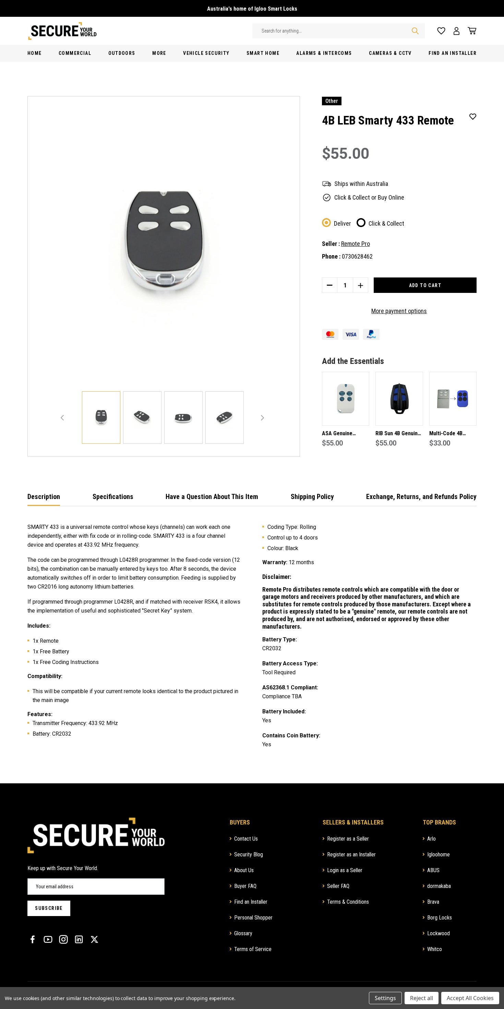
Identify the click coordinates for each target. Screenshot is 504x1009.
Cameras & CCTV (390, 53)
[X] (94, 939)
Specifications (113, 496)
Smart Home (263, 53)
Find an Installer (250, 902)
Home (34, 53)
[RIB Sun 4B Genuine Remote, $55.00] (399, 398)
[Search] (415, 30)
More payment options (399, 310)
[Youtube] (48, 939)
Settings (385, 998)
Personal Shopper (253, 917)
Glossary (243, 933)
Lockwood (438, 933)
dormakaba (439, 886)
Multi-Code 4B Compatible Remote (452, 434)
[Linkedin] (79, 939)
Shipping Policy (312, 496)
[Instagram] (63, 939)
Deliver (342, 223)
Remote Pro (355, 243)
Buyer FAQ (245, 886)
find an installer (453, 53)
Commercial (75, 53)
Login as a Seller (344, 870)
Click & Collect (386, 223)
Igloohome (438, 854)
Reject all (421, 998)
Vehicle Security (206, 53)
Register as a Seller (348, 838)
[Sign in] (456, 31)
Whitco (434, 949)
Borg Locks (439, 917)
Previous (62, 417)
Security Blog (248, 854)
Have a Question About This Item (212, 496)
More (159, 53)
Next (262, 417)
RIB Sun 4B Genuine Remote (398, 434)
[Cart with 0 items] (470, 31)
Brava (433, 902)
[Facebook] (32, 939)
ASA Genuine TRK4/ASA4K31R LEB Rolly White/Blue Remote (344, 434)
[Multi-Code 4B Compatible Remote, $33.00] (453, 398)
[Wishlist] (441, 31)
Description (43, 496)
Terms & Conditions (348, 902)
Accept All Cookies (470, 998)
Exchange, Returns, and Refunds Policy (421, 496)
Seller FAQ (338, 886)
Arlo (431, 838)
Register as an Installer (351, 854)
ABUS (433, 870)
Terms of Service (253, 949)
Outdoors (121, 53)
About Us (244, 870)
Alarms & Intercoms (324, 53)
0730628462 (357, 256)
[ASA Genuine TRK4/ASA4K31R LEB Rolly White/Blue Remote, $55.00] (345, 398)
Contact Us (246, 838)
